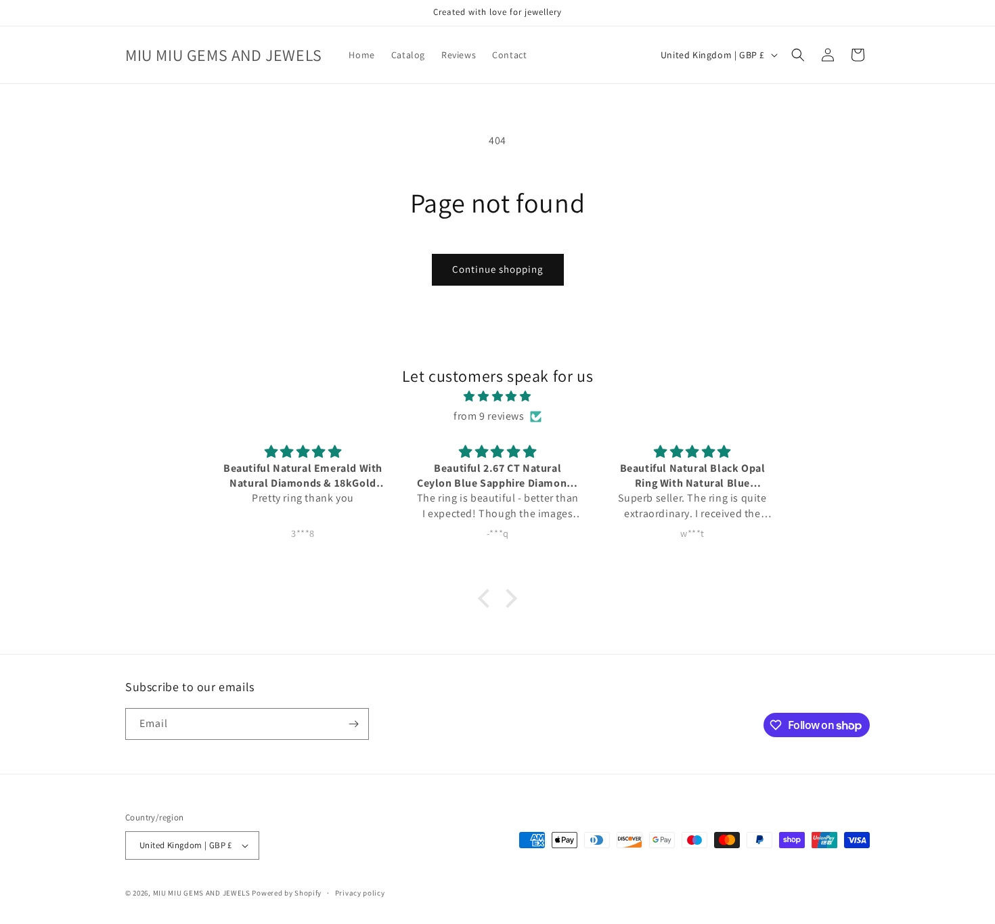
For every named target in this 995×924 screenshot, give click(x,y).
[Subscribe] (353, 724)
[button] (798, 55)
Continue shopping (498, 269)
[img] (497, 397)
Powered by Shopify (287, 893)
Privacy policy (360, 892)
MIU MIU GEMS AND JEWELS (201, 893)
